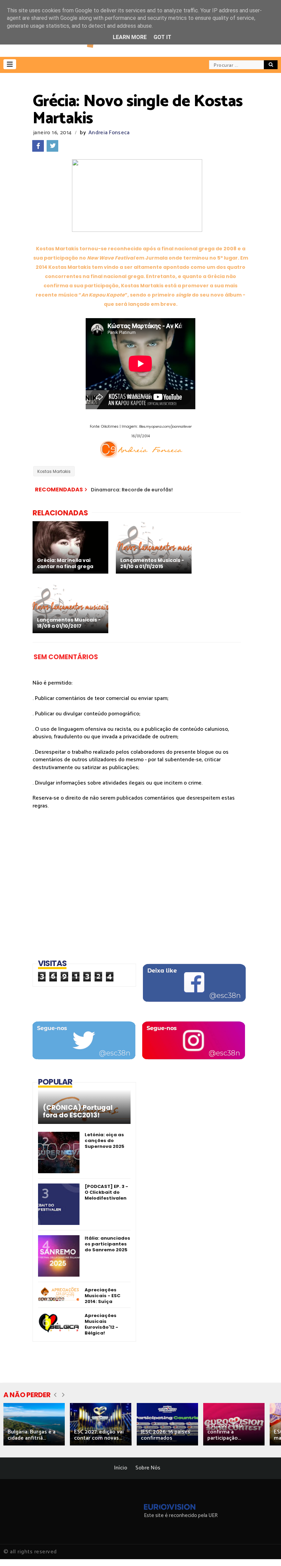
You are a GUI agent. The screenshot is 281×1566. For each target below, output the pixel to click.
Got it (162, 37)
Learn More (130, 37)
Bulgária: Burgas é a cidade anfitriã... (32, 1435)
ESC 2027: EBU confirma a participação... (225, 1432)
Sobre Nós (147, 1468)
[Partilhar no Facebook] (38, 146)
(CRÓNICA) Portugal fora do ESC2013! (78, 1111)
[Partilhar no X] (52, 146)
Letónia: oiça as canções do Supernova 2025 (104, 1140)
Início (120, 1468)
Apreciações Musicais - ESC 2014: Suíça (102, 1295)
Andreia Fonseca (109, 132)
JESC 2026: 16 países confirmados (165, 1435)
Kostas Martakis (54, 471)
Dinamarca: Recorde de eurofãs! (132, 489)
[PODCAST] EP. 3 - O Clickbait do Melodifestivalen (106, 1192)
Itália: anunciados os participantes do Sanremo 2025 (107, 1244)
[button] (9, 64)
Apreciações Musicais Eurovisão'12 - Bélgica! (101, 1324)
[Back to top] (264, 1549)
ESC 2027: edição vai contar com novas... (99, 1435)
